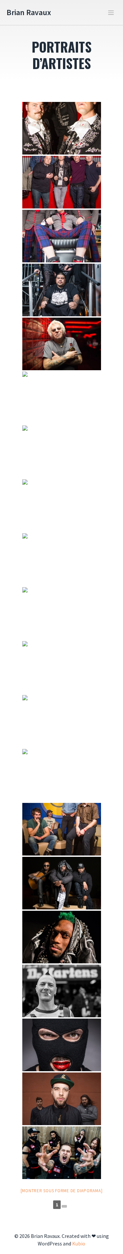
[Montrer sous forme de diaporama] (62, 1191)
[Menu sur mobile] (110, 12)
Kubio (78, 1243)
